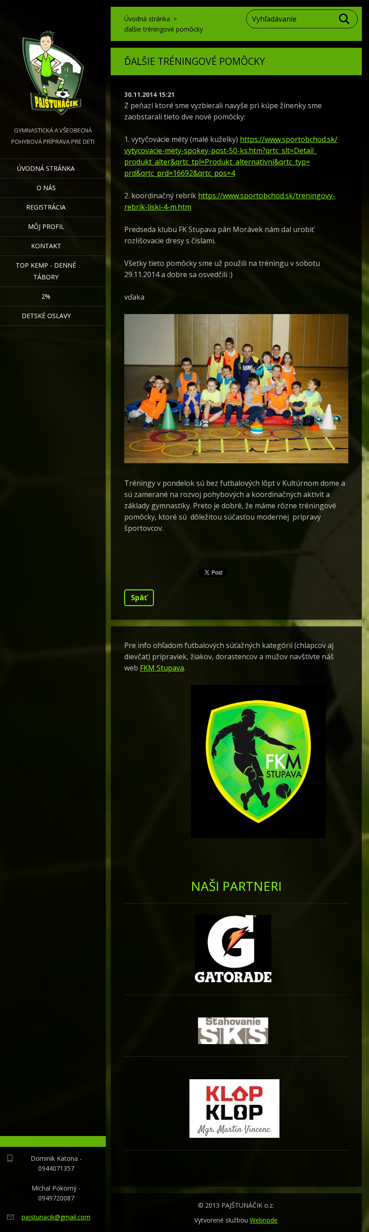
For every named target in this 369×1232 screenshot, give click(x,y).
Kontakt (46, 246)
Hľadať (345, 19)
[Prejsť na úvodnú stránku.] (53, 62)
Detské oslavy (46, 315)
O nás (46, 187)
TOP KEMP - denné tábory (46, 271)
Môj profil (46, 226)
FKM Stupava (162, 668)
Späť (139, 597)
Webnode (264, 1220)
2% (45, 296)
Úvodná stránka (46, 168)
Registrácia (46, 207)
